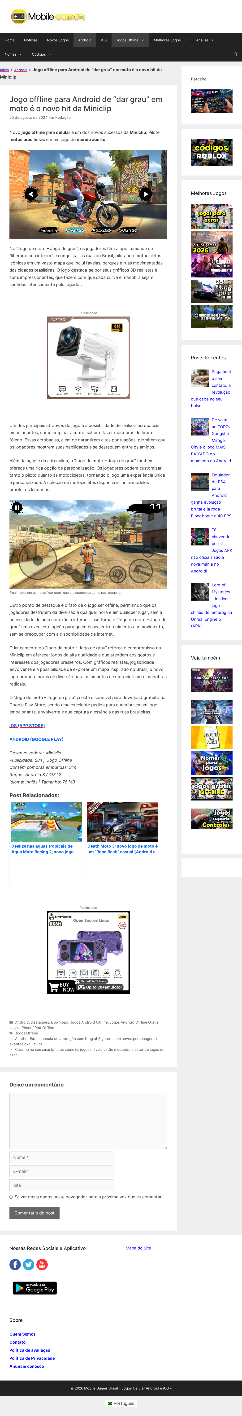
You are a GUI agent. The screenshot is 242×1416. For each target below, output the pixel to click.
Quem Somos (22, 1334)
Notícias (31, 40)
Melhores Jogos (167, 40)
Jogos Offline (127, 40)
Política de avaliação (29, 1350)
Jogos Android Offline (89, 1022)
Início (4, 70)
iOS (104, 40)
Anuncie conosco (26, 1366)
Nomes (11, 54)
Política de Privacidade (32, 1358)
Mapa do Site (138, 1248)
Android (84, 40)
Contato (17, 1342)
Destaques (40, 1022)
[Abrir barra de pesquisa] (235, 54)
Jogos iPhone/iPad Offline (31, 1027)
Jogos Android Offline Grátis (134, 1022)
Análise (202, 40)
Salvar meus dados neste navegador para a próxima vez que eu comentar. (89, 1196)
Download (59, 1022)
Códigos (39, 54)
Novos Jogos (58, 40)
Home (10, 40)
